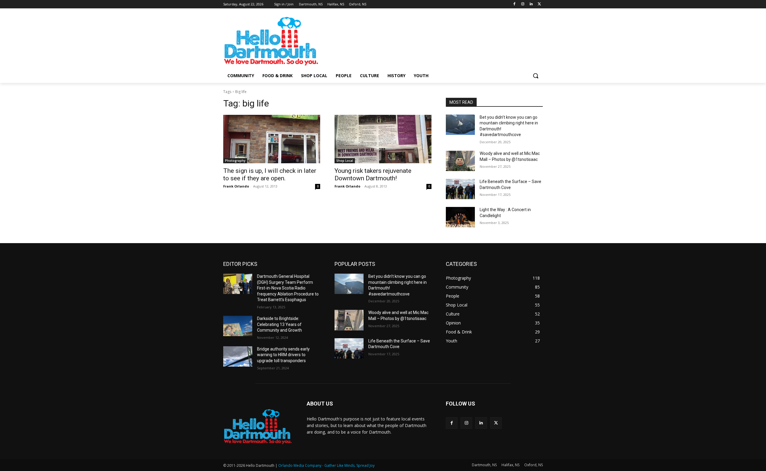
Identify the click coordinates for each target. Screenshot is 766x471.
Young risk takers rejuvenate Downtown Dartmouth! (373, 174)
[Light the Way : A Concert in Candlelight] (460, 217)
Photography (235, 160)
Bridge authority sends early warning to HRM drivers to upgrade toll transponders (283, 355)
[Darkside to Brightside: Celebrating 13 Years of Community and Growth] (237, 326)
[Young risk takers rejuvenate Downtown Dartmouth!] (383, 139)
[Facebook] (514, 4)
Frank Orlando (236, 186)
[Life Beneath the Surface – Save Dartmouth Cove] (460, 189)
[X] (539, 4)
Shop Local (344, 160)
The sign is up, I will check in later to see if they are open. (269, 174)
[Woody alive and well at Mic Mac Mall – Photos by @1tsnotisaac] (460, 161)
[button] (535, 75)
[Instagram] (522, 4)
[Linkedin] (531, 4)
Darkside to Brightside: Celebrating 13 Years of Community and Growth (279, 324)
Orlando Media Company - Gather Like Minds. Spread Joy (326, 465)
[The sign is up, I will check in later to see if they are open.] (271, 139)
